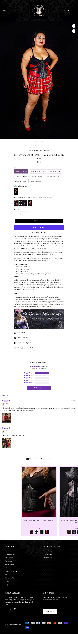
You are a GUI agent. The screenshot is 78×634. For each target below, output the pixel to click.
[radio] (21, 171)
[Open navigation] (4, 10)
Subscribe (50, 612)
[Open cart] (74, 10)
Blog (6, 574)
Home (7, 551)
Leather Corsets (10, 554)
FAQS (7, 585)
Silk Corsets (9, 558)
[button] (28, 373)
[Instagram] (10, 609)
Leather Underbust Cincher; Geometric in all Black (39, 520)
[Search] (69, 11)
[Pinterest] (15, 609)
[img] (6, 401)
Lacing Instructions (11, 571)
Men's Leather (9, 564)
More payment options (39, 232)
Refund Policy (47, 554)
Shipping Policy (48, 558)
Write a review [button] (39, 388)
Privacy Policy (47, 551)
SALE (7, 568)
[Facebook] (5, 609)
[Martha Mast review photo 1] (6, 443)
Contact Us (8, 581)
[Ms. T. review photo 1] (6, 418)
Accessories (8, 561)
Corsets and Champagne (12, 578)
